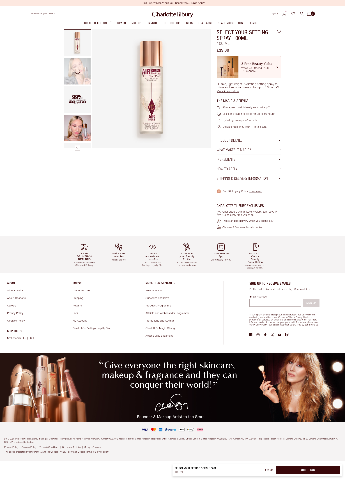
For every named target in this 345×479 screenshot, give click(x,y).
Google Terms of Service (90, 451)
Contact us (28, 442)
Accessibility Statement (159, 335)
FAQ (75, 313)
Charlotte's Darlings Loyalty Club (92, 328)
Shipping (78, 297)
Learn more (255, 191)
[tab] (77, 42)
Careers (11, 305)
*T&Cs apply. (255, 314)
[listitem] (97, 24)
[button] (302, 13)
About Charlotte (16, 297)
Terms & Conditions (49, 447)
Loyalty (274, 13)
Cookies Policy (16, 320)
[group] (87, 254)
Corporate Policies (71, 447)
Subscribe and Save (157, 297)
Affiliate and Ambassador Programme (167, 313)
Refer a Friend (154, 290)
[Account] (284, 13)
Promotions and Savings (160, 320)
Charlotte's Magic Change (161, 328)
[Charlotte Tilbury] (172, 13)
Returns (77, 305)
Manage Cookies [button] (92, 447)
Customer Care (82, 290)
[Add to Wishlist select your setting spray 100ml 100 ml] (279, 31)
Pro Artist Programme (158, 305)
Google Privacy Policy (61, 451)
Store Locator (15, 290)
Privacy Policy (15, 313)
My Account (80, 320)
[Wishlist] (293, 13)
